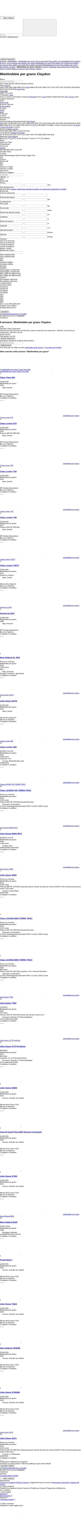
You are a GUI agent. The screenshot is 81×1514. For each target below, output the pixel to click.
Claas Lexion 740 (8, 517)
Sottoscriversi (6, 345)
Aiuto (10, 1476)
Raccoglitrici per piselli (17, 65)
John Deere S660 (8, 875)
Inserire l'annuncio (8, 338)
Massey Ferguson (18, 69)
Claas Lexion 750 (8, 471)
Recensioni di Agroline (60, 1482)
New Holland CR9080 (10, 1348)
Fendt (73, 67)
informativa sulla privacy (34, 347)
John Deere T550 (8, 1003)
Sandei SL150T (7, 613)
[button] (40, 48)
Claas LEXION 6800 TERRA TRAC (16, 918)
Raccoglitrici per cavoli (68, 65)
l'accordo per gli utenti (53, 347)
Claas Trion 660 (7, 377)
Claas (59, 67)
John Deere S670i (8, 701)
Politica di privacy (22, 1482)
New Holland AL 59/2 (10, 657)
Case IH (45, 67)
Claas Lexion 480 (8, 747)
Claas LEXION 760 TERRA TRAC (15, 790)
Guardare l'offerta (7, 1466)
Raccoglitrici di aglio (7, 67)
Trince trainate (12, 63)
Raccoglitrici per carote (26, 63)
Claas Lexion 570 (8, 423)
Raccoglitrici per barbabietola (60, 61)
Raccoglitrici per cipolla (60, 63)
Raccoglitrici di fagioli (34, 65)
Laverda (8, 69)
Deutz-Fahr (66, 67)
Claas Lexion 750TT (9, 565)
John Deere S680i (8, 1088)
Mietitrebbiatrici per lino (51, 65)
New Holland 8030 (8, 1222)
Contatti (15, 1476)
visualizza (4, 312)
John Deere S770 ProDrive (13, 1046)
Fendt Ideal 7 (6, 1260)
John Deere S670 (8, 1438)
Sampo (38, 69)
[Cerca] (39, 27)
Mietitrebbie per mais (43, 63)
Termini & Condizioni (8, 1482)
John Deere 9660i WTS (11, 834)
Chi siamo (4, 1476)
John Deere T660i (8, 1304)
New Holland (30, 69)
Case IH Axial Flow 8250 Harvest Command (21, 1132)
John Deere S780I (8, 1176)
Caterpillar (52, 67)
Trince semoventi (41, 61)
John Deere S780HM (10, 1392)
